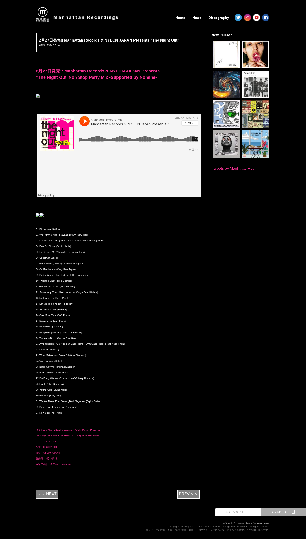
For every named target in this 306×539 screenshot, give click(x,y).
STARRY (230, 523)
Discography (218, 18)
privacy (258, 523)
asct (266, 523)
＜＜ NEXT (47, 494)
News (196, 18)
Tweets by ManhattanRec (233, 168)
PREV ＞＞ (188, 494)
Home (180, 18)
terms (249, 523)
